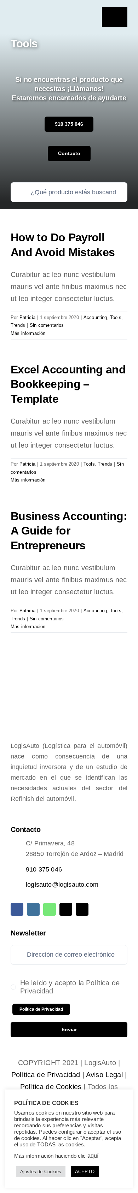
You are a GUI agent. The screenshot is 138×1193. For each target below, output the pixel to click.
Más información (28, 333)
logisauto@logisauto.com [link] (62, 884)
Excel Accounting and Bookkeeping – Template (68, 384)
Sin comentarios (47, 325)
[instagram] (33, 909)
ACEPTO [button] (84, 1171)
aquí (92, 1156)
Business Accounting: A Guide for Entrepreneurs (69, 531)
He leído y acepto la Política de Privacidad (70, 987)
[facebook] (17, 909)
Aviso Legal (104, 1075)
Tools (115, 317)
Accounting (95, 317)
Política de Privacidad (45, 1075)
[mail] (65, 909)
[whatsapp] (49, 909)
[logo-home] (39, 13)
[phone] (82, 909)
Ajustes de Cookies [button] (40, 1171)
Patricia (27, 317)
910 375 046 (44, 869)
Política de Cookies (50, 1087)
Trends (18, 325)
